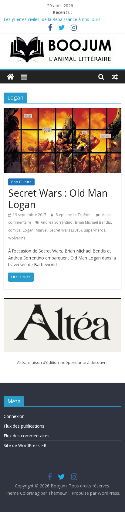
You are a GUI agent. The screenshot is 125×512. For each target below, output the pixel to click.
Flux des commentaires (26, 436)
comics (14, 230)
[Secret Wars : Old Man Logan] (62, 111)
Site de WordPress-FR (25, 445)
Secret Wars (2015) (66, 230)
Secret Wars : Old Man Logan (58, 198)
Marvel (41, 230)
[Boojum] (10, 76)
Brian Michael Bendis (93, 222)
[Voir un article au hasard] (114, 76)
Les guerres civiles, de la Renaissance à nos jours (52, 19)
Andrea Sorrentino (57, 222)
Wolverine (16, 238)
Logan (28, 230)
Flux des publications (24, 426)
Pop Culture (21, 182)
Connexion (14, 416)
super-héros (94, 230)
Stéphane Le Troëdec (74, 214)
